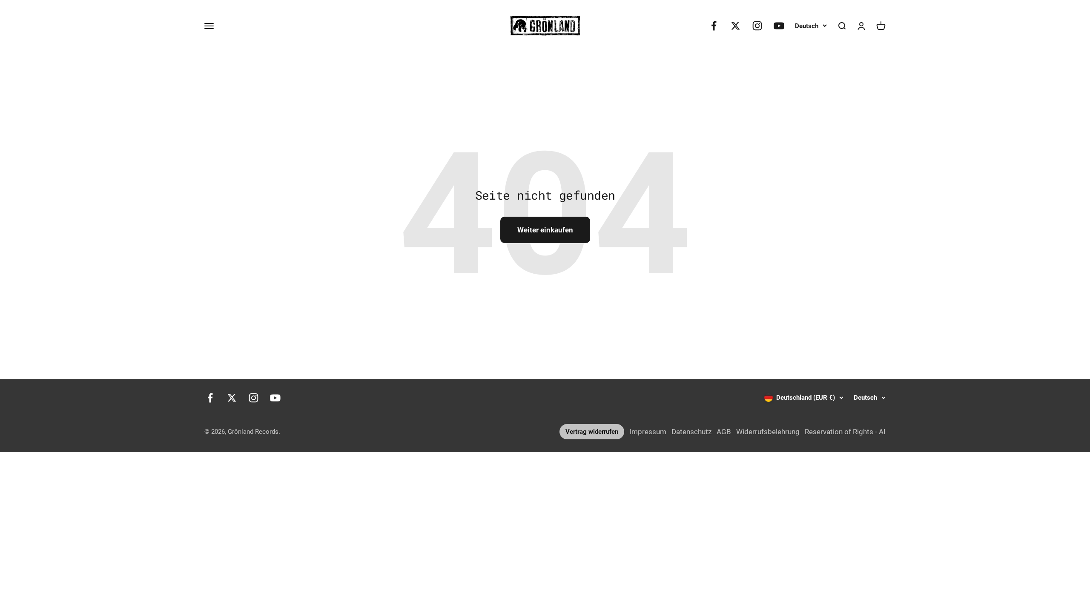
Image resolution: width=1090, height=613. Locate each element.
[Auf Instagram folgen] (757, 26)
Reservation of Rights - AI (845, 431)
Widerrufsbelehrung (768, 431)
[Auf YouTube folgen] (779, 26)
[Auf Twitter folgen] (735, 26)
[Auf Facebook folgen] (714, 26)
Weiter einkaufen (545, 230)
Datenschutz (691, 431)
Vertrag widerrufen (591, 431)
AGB (724, 431)
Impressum (647, 431)
